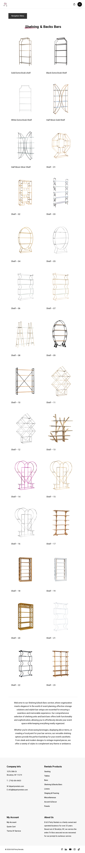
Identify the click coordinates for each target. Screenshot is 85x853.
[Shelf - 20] (25, 616)
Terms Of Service (14, 831)
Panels (47, 806)
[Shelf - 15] (60, 475)
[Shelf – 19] (60, 569)
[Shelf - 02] (25, 193)
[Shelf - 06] (25, 287)
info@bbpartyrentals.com (18, 789)
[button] (79, 4)
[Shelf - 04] (25, 240)
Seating (47, 771)
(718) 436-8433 (15, 780)
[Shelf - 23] (60, 664)
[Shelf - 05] (60, 240)
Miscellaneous (50, 797)
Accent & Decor (50, 802)
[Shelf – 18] (25, 569)
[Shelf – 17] (60, 522)
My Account (11, 822)
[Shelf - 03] (60, 193)
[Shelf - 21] (60, 616)
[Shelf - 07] (60, 287)
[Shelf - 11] (60, 381)
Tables (47, 776)
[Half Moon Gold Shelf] (60, 99)
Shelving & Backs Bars (53, 784)
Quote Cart (11, 826)
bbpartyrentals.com (16, 786)
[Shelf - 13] (60, 428)
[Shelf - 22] (25, 664)
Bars (46, 780)
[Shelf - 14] (25, 475)
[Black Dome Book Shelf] (60, 51)
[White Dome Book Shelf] (25, 99)
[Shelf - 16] (25, 522)
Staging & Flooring (51, 793)
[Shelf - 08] (25, 334)
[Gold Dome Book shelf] (25, 51)
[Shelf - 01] (60, 146)
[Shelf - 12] (25, 428)
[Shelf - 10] (25, 381)
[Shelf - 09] (60, 334)
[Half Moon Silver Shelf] (25, 146)
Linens (47, 789)
